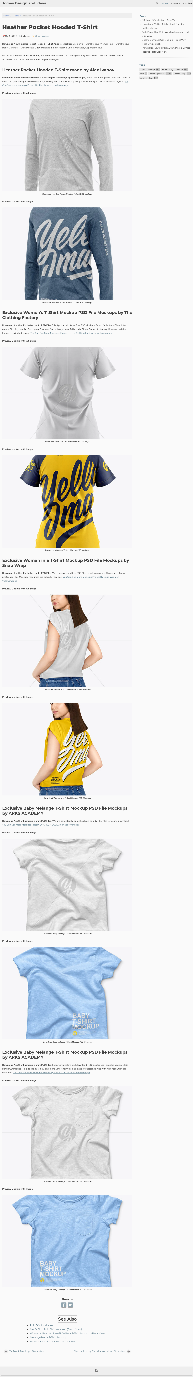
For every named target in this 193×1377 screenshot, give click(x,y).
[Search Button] (157, 3)
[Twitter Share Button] (70, 1304)
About (174, 3)
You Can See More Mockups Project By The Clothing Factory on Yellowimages (71, 333)
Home (6, 16)
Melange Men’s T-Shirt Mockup (48, 1337)
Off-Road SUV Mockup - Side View (159, 20)
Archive (187, 3)
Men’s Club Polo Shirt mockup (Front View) (56, 1329)
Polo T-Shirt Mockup (42, 1325)
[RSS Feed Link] (96, 1371)
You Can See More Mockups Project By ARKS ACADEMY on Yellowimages (40, 824)
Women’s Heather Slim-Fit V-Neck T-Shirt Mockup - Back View (67, 1333)
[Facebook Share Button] (64, 1304)
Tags (142, 65)
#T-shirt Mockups (42, 36)
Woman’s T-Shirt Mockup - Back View (52, 1341)
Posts (165, 3)
